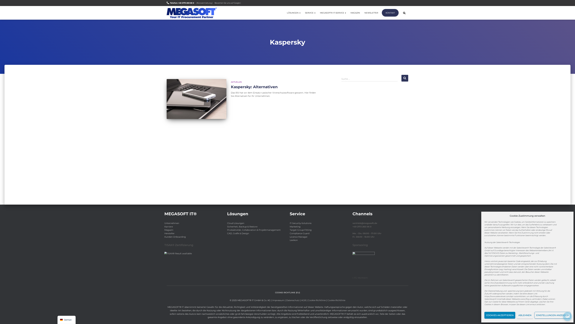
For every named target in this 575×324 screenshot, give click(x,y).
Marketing (295, 226)
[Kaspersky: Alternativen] (196, 99)
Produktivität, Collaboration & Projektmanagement (254, 230)
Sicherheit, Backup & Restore (242, 226)
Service (309, 13)
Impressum (278, 300)
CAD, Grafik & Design (238, 233)
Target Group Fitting (301, 230)
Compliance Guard (299, 233)
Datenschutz (292, 300)
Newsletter (371, 13)
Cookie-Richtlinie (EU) (287, 292)
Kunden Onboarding (175, 237)
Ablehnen (524, 315)
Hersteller (169, 233)
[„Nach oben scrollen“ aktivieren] (6, 318)
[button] (300, 13)
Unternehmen (171, 223)
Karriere (168, 226)
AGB (303, 300)
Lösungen (293, 13)
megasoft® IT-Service (332, 13)
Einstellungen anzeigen (552, 315)
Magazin (355, 13)
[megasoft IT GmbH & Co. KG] (191, 13)
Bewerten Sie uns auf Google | (228, 3)
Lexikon (294, 240)
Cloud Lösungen (235, 223)
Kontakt (390, 13)
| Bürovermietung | (204, 3)
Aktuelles (236, 82)
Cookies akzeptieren (500, 315)
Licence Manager (299, 237)
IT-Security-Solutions (300, 223)
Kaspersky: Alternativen (254, 87)
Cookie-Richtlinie (317, 300)
